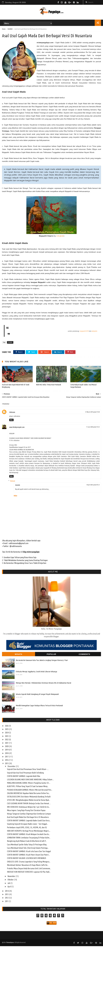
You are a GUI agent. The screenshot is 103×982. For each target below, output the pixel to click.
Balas (11, 420)
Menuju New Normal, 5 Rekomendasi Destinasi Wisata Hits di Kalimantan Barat (43, 683)
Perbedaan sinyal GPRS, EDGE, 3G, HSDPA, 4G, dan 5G (27, 827)
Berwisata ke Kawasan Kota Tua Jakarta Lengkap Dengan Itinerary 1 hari (42, 660)
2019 (7, 750)
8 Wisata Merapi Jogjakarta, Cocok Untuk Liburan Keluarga (36, 671)
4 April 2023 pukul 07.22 (93, 485)
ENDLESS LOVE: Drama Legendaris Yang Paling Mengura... (28, 861)
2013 (7, 894)
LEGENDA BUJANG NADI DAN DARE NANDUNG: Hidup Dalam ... (30, 779)
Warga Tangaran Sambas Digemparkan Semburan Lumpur (29, 814)
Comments (84, 654)
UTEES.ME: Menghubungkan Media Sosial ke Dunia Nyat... (28, 800)
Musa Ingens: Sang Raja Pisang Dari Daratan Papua (26, 810)
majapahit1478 (84, 331)
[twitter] (78, 943)
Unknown (12, 412)
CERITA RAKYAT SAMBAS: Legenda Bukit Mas (23, 776)
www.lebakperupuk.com (16, 427)
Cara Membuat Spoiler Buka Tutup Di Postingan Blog (26, 844)
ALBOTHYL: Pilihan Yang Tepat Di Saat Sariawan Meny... (27, 786)
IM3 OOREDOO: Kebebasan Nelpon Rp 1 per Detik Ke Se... (28, 807)
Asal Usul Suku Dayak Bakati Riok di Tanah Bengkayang (15, 386)
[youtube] (65, 2)
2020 (7, 746)
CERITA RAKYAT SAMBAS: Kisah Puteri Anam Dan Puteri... (28, 855)
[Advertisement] (51, 963)
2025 (7, 729)
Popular (51, 654)
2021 (7, 743)
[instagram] (62, 2)
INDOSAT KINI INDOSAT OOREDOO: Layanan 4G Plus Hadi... (28, 872)
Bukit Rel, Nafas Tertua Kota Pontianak (48, 385)
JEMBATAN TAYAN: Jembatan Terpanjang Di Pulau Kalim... (28, 837)
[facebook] (58, 2)
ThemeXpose (10, 942)
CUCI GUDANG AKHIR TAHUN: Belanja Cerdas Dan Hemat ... (28, 803)
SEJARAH (10, 29)
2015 (7, 763)
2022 (7, 739)
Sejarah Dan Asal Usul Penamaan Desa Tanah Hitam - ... (27, 769)
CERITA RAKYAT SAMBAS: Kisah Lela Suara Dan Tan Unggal (29, 851)
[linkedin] (78, 2)
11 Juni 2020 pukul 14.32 (93, 427)
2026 (7, 726)
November (12, 876)
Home (4, 29)
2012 (7, 898)
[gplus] (69, 2)
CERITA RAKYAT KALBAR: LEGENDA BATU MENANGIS (26, 858)
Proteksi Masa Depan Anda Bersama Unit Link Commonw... (29, 868)
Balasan (12, 481)
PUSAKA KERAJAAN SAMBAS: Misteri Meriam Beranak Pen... (29, 790)
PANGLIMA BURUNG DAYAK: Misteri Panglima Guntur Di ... (28, 783)
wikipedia (94, 331)
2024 (7, 732)
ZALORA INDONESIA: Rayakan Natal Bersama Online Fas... (28, 793)
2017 (7, 756)
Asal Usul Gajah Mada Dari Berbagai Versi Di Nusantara (28, 817)
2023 (7, 736)
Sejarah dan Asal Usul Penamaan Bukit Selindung (25, 773)
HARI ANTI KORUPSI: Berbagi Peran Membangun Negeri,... (28, 831)
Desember (12, 766)
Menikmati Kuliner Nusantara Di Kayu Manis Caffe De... (27, 865)
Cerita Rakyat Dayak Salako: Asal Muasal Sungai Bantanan (83, 386)
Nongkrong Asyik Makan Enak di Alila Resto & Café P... (27, 841)
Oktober (11, 879)
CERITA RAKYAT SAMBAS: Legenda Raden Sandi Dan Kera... (28, 820)
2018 (7, 753)
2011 (7, 901)
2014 (7, 891)
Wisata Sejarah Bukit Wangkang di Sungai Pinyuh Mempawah (37, 694)
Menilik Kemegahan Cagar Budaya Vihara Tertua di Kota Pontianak (39, 705)
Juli (9, 883)
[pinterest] (74, 2)
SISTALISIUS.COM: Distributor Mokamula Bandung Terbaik (28, 796)
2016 (7, 760)
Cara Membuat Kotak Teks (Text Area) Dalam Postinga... (28, 848)
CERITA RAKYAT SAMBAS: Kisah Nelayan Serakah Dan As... (28, 834)
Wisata (18, 654)
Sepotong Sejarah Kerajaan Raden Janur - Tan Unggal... (27, 824)
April (10, 886)
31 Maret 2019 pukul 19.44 (92, 412)
